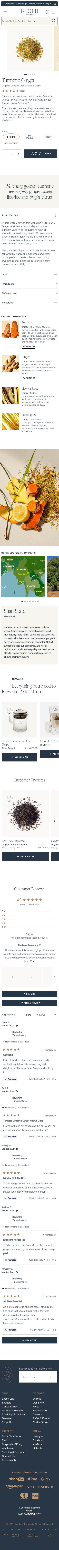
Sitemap (5, 1535)
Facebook (38, 1440)
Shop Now (49, 4)
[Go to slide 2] (28, 74)
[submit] (49, 1377)
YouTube (37, 1444)
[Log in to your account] (47, 12)
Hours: (29, 1510)
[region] (29, 977)
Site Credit (50, 1535)
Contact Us (8, 1456)
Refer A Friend (41, 1418)
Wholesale (8, 1448)
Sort (28, 1014)
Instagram (38, 1436)
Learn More (28, 346)
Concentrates (10, 1406)
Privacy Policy (15, 1536)
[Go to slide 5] (34, 74)
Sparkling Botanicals (13, 1414)
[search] (5, 12)
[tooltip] (40, 945)
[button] (22, 601)
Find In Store (40, 1422)
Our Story (38, 1403)
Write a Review (36, 1004)
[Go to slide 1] (25, 74)
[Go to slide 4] (32, 74)
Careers (37, 1414)
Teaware (7, 1418)
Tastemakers (40, 1410)
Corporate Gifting (12, 1444)
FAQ (4, 1440)
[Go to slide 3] (30, 74)
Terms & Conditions (33, 1535)
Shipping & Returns (13, 1452)
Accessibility (9, 1460)
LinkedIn (37, 1448)
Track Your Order (12, 1436)
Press (36, 1406)
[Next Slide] (54, 977)
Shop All (6, 1422)
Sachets (6, 1403)
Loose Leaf (8, 1399)
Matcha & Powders (12, 1410)
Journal (37, 1399)
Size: (5, 131)
